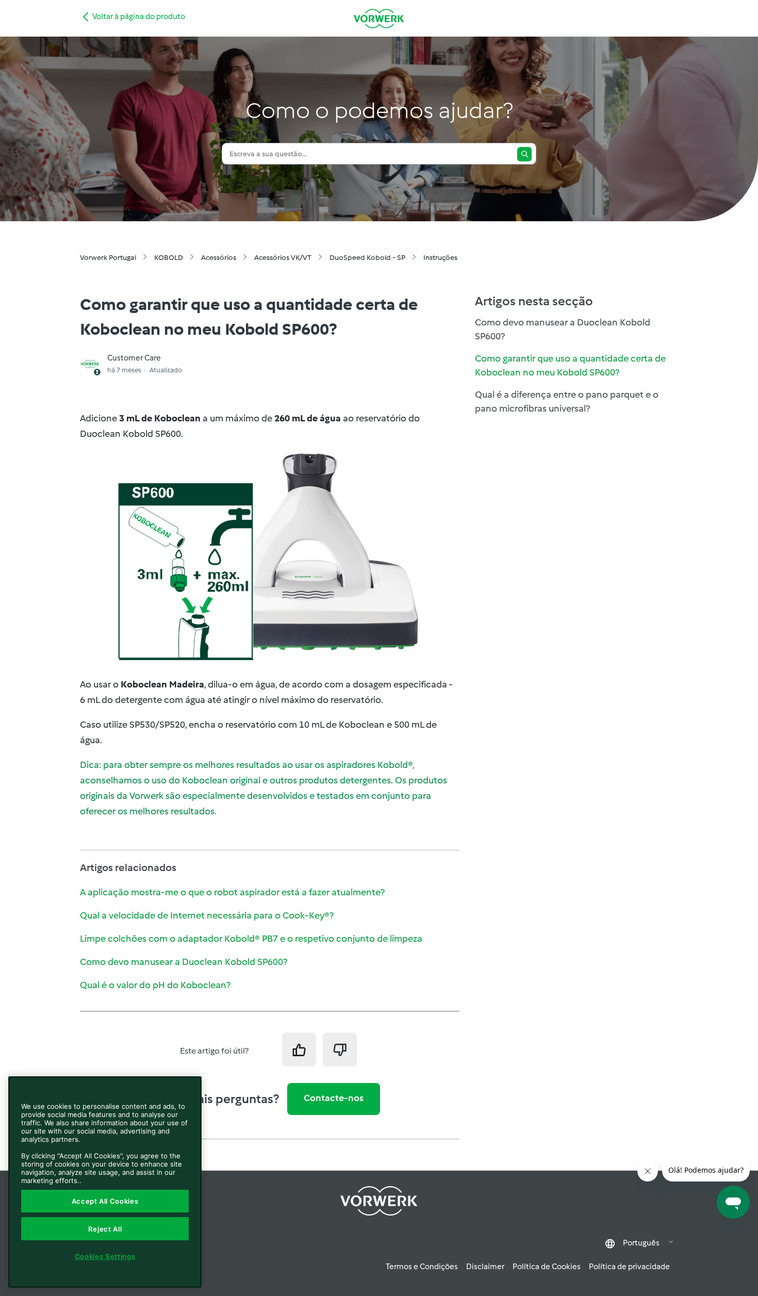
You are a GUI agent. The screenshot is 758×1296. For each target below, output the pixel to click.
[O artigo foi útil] (299, 1049)
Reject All (105, 1229)
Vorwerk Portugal (108, 257)
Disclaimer (485, 1266)
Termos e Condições (422, 1266)
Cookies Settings (105, 1256)
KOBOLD (168, 257)
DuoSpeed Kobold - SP (367, 257)
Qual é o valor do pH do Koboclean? (155, 985)
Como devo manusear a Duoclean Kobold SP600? (183, 961)
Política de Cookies (547, 1266)
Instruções (440, 257)
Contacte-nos (334, 1098)
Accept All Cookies (105, 1201)
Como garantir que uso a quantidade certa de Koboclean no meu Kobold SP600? (570, 365)
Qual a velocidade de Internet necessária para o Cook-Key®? (207, 915)
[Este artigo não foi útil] (340, 1049)
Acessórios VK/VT (282, 257)
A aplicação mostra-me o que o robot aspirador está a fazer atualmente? (232, 892)
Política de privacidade (629, 1266)
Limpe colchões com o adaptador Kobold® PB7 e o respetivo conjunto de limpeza (251, 938)
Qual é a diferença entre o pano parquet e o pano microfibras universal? (566, 401)
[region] (105, 1182)
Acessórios (218, 257)
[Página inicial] (379, 18)
